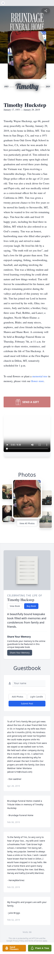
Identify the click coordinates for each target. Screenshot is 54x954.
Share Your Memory (20, 652)
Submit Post (27, 703)
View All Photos (27, 523)
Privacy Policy (18, 940)
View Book (15, 606)
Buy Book (31, 606)
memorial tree (39, 376)
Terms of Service (35, 940)
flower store (37, 381)
